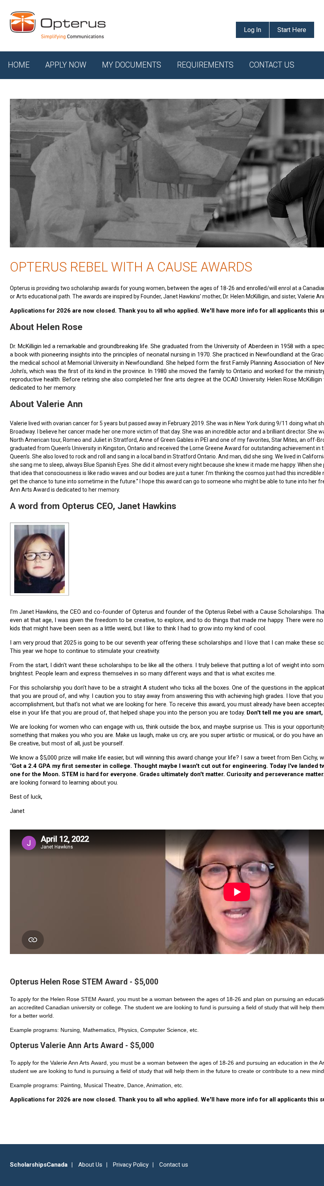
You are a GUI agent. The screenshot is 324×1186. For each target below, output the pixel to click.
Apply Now (65, 65)
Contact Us (271, 65)
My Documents (131, 65)
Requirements (205, 65)
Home (19, 65)
